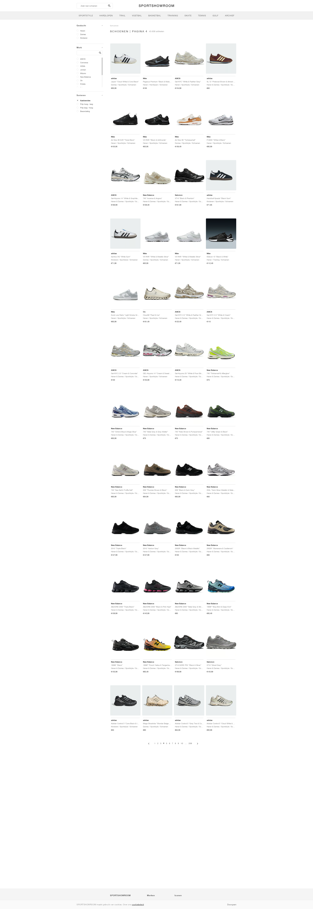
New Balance (85, 77)
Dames (83, 34)
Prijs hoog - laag (86, 104)
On (81, 80)
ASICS (82, 59)
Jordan (83, 70)
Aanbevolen (85, 100)
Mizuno (83, 73)
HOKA (82, 66)
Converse (84, 62)
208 (190, 743)
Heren (82, 31)
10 (182, 743)
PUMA (82, 84)
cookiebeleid (138, 904)
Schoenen (114, 26)
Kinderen (83, 38)
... (186, 743)
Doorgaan (231, 904)
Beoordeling (85, 111)
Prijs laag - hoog (86, 108)
